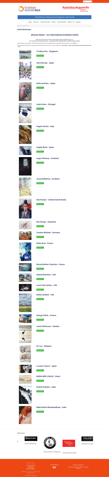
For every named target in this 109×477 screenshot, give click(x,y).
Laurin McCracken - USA (46, 285)
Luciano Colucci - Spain (46, 366)
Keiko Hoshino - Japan (45, 83)
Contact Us (71, 22)
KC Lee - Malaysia (43, 346)
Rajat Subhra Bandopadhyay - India (51, 407)
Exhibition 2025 (45, 22)
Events (54, 22)
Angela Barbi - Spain (45, 147)
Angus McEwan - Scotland (47, 158)
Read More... (40, 55)
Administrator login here (31, 475)
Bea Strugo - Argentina (46, 222)
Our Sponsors (61, 22)
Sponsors (21, 433)
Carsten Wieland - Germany (48, 233)
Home (30, 22)
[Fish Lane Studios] (61, 440)
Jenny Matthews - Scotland (47, 179)
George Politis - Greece (46, 315)
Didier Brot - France (44, 243)
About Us (36, 22)
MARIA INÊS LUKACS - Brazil (48, 376)
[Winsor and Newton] (23, 438)
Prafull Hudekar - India (46, 387)
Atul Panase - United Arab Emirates (51, 200)
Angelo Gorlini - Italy (45, 126)
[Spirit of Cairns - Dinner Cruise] (42, 441)
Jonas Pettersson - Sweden (47, 326)
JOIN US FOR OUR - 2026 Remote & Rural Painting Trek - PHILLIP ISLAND (54, 17)
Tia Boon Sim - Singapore (47, 51)
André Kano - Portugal (45, 104)
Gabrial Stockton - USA (46, 275)
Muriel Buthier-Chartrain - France (50, 264)
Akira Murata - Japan (45, 63)
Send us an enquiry (30, 462)
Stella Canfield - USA (45, 295)
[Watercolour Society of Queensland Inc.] (80, 440)
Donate (78, 22)
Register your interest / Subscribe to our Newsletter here (30, 472)
